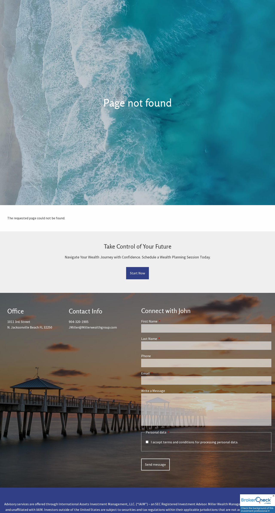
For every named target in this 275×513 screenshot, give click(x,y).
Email (160, 373)
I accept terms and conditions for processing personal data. (194, 442)
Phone (146, 356)
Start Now (137, 273)
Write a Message (153, 391)
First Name (164, 321)
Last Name (164, 338)
